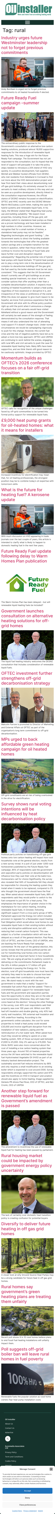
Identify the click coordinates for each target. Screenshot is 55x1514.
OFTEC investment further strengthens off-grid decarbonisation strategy (26, 678)
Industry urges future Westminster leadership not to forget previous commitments (24, 45)
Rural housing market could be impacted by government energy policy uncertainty (26, 1163)
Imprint (40, 1511)
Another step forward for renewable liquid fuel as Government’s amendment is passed (26, 1098)
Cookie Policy (17, 1511)
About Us (9, 1423)
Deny (27, 1498)
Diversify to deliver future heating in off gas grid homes (25, 1228)
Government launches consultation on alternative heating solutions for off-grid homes (27, 618)
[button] (51, 1469)
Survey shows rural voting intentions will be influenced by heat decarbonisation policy (26, 811)
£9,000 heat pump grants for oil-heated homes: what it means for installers (27, 425)
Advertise (9, 1432)
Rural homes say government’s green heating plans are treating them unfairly (26, 1294)
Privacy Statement (30, 1511)
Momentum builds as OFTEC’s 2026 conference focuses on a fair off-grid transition (26, 365)
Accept (27, 1491)
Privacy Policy (10, 1452)
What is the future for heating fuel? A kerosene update (25, 494)
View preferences (27, 1505)
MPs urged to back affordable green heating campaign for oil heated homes (25, 746)
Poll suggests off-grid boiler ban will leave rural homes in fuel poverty (25, 1354)
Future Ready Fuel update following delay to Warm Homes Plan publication (26, 556)
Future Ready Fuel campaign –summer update (20, 102)
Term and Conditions (14, 1456)
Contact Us (9, 1428)
